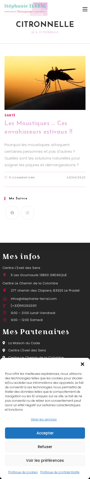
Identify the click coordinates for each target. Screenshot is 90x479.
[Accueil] (33, 32)
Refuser (45, 446)
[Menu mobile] (85, 9)
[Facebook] (12, 213)
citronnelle (49, 32)
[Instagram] (27, 213)
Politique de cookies (23, 472)
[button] (82, 364)
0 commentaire (22, 177)
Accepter (45, 433)
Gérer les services (44, 419)
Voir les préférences (45, 460)
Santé (9, 115)
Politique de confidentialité (60, 472)
